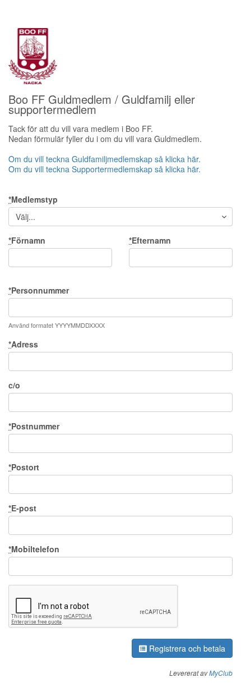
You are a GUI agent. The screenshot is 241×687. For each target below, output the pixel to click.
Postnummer (33, 426)
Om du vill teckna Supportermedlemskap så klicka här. (105, 169)
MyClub (221, 672)
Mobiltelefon (33, 549)
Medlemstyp (33, 199)
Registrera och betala (186, 648)
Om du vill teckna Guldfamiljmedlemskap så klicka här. (104, 158)
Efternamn (150, 240)
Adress (23, 344)
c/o (14, 385)
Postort (23, 467)
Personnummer (38, 290)
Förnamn (26, 240)
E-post (22, 508)
